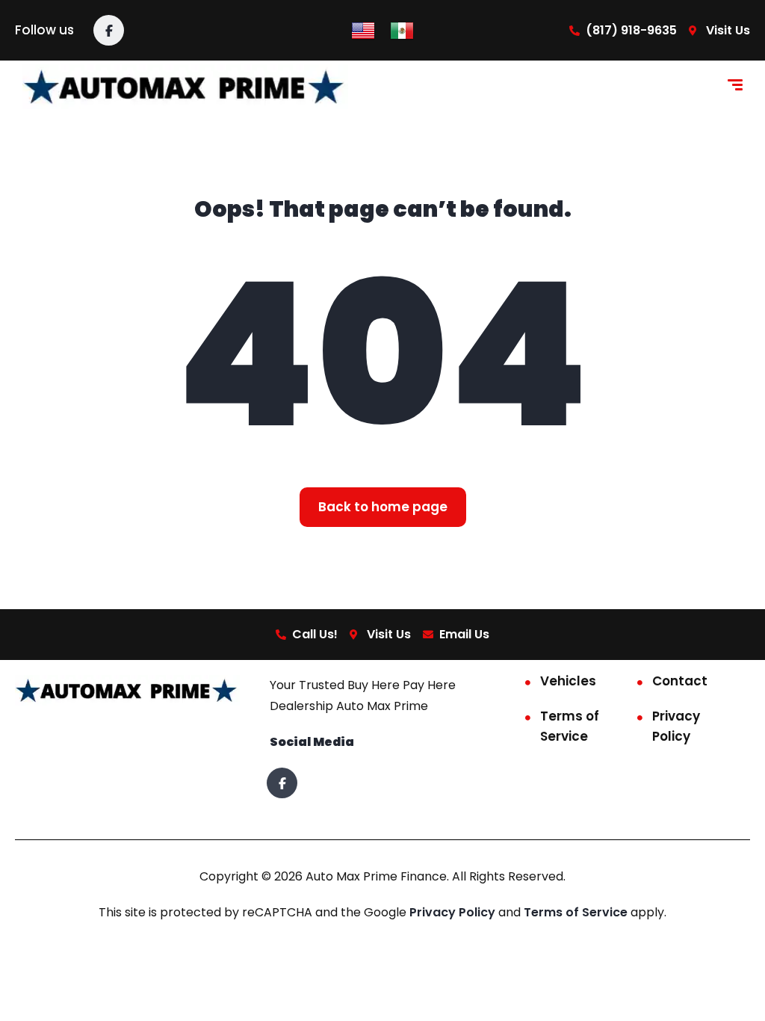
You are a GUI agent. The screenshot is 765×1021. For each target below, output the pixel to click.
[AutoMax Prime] (185, 86)
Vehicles (568, 681)
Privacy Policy (676, 726)
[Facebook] (108, 30)
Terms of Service (569, 726)
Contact (679, 681)
